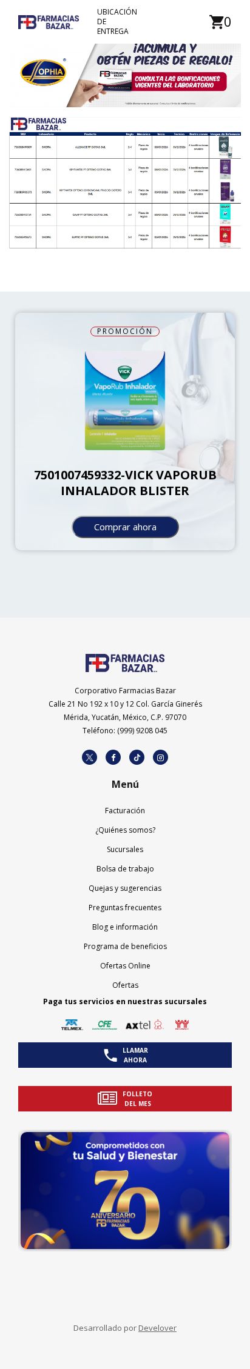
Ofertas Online (125, 966)
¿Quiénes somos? (125, 830)
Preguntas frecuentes (125, 907)
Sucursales (125, 849)
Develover (157, 1327)
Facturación (125, 810)
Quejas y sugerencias (125, 888)
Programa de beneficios (125, 946)
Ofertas (125, 985)
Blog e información (125, 927)
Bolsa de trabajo (125, 869)
